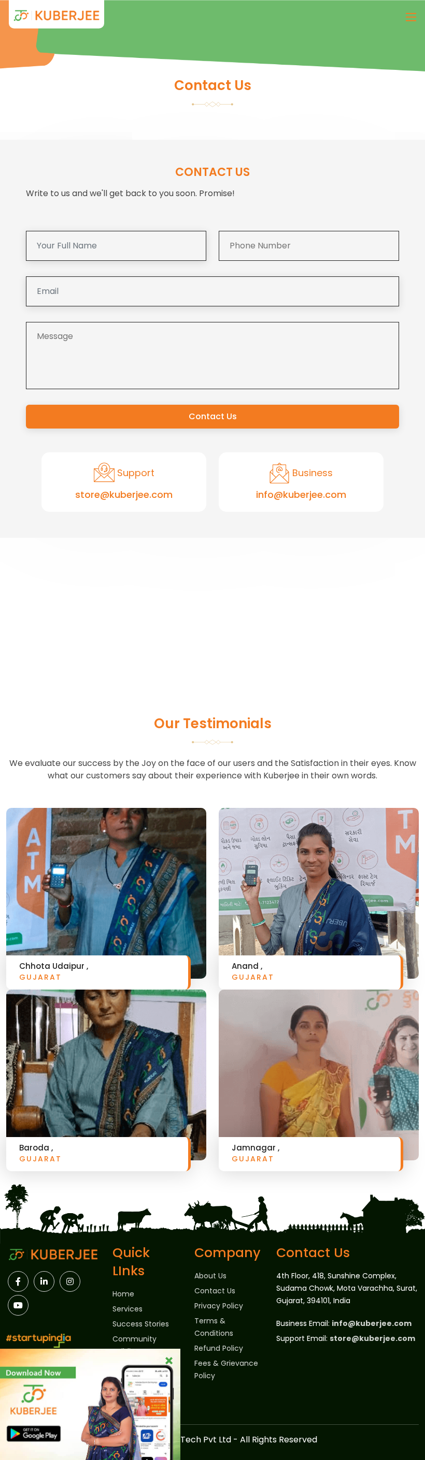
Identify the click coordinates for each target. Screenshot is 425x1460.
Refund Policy (218, 1348)
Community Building (134, 1345)
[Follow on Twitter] (70, 1281)
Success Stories (140, 1324)
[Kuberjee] (56, 16)
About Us (210, 1276)
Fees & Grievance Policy (226, 1369)
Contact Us (213, 416)
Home (123, 1294)
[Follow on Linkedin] (44, 1281)
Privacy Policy (218, 1306)
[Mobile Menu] (411, 17)
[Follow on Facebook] (18, 1281)
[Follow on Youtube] (18, 1305)
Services (127, 1309)
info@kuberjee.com (301, 494)
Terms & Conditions (213, 1327)
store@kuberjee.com (124, 494)
